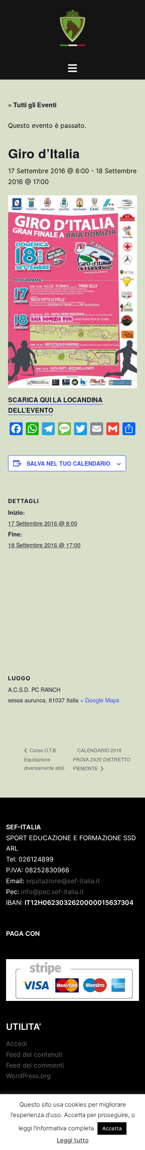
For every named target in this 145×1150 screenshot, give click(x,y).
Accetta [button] (112, 1128)
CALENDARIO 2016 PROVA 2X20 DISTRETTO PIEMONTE (101, 759)
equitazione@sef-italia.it (63, 881)
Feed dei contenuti (34, 1054)
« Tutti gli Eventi (32, 104)
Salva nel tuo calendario (68, 463)
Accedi (16, 1044)
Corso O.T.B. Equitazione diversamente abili (44, 759)
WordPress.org (28, 1076)
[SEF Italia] (72, 31)
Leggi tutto (73, 1140)
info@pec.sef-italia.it (52, 892)
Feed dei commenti (35, 1065)
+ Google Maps (99, 700)
